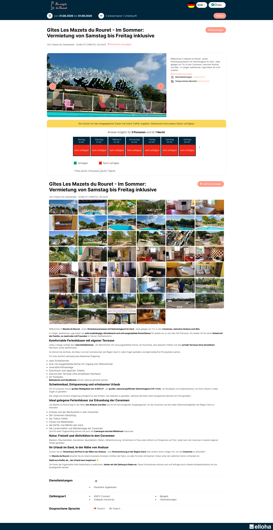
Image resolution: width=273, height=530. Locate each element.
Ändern (219, 15)
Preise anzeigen (215, 30)
